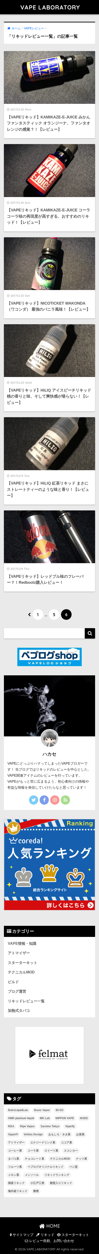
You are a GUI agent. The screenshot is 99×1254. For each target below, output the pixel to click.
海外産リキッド (17, 1191)
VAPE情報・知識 (22, 943)
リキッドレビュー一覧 (26, 1001)
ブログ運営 (17, 991)
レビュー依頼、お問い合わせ (51, 1241)
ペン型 (73, 1166)
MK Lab (45, 1118)
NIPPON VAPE (64, 1118)
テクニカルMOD (21, 972)
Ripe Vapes (27, 1126)
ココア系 (66, 1142)
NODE (84, 1118)
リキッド (47, 1235)
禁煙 (36, 1191)
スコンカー (71, 1150)
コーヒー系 (15, 1150)
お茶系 (80, 1134)
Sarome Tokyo (50, 1126)
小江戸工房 (37, 1183)
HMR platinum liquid (21, 1118)
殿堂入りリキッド (61, 1183)
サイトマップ (22, 1235)
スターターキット (22, 963)
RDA (11, 1126)
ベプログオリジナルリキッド (46, 1166)
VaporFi (13, 1134)
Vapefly (70, 1126)
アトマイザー (19, 953)
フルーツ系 (15, 1166)
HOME (52, 1226)
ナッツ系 (81, 1158)
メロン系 (13, 1175)
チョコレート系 (34, 1158)
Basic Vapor (42, 1110)
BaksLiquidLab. (18, 1110)
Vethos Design (33, 1134)
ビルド (13, 982)
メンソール (32, 1175)
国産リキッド (16, 1183)
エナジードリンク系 (42, 1142)
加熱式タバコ (19, 1011)
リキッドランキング (56, 1175)
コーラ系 (33, 1150)
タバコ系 (13, 1158)
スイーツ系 (51, 1150)
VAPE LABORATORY (50, 7)
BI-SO (59, 1110)
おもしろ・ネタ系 (59, 1134)
